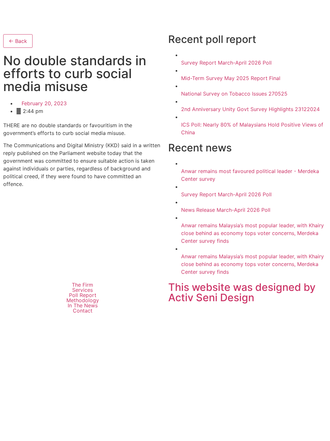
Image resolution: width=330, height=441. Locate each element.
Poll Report (82, 295)
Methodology (82, 300)
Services (82, 289)
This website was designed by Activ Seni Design (241, 292)
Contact (82, 310)
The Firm (82, 284)
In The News (83, 305)
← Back (18, 41)
